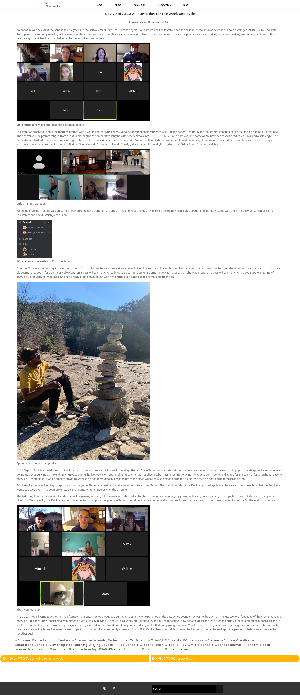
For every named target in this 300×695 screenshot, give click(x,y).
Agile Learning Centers (52, 640)
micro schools (201, 645)
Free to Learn (153, 645)
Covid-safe (194, 640)
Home (99, 4)
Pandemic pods (258, 645)
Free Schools (128, 645)
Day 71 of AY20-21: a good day (173, 658)
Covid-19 (174, 640)
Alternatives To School (128, 640)
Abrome (24, 640)
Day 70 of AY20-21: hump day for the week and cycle (150, 14)
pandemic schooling (31, 649)
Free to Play (177, 645)
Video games (178, 649)
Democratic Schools (31, 645)
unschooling (154, 649)
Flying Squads (102, 645)
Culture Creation (236, 640)
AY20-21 (156, 640)
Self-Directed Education (120, 649)
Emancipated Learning (69, 645)
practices (59, 649)
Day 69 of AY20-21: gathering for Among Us (33, 658)
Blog (185, 4)
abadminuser (139, 22)
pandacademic (230, 645)
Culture (213, 640)
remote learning (84, 649)
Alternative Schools (90, 640)
